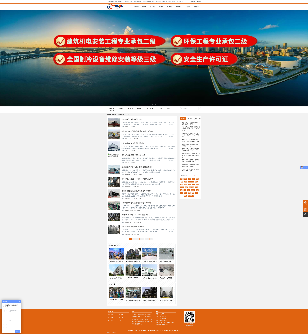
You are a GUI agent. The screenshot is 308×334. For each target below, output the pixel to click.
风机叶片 (141, 186)
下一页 (146, 239)
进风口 (192, 190)
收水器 (182, 187)
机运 (193, 192)
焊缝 (126, 150)
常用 (186, 184)
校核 (185, 195)
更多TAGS (196, 175)
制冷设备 (141, 222)
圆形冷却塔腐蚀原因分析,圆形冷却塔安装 (133, 155)
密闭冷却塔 (127, 198)
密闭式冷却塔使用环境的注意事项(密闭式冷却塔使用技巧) (190, 160)
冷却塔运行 (132, 198)
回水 (185, 190)
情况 (197, 178)
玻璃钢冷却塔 (128, 210)
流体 (197, 192)
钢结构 (138, 210)
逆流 (132, 126)
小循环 (181, 184)
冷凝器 (131, 234)
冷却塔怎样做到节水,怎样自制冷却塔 (132, 119)
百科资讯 (161, 7)
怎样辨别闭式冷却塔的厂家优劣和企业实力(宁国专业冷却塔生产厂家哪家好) (191, 134)
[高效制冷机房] (154, 58)
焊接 (134, 162)
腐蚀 (129, 150)
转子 (189, 190)
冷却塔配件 (179, 7)
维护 (132, 210)
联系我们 (196, 7)
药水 (197, 190)
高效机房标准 (191, 195)
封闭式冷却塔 (139, 174)
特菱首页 (114, 114)
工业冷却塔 (130, 138)
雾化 (196, 181)
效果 (137, 138)
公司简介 (188, 7)
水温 (193, 178)
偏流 (197, 184)
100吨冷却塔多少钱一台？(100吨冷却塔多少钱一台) (136, 215)
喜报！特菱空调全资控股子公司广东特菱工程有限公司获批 (191, 123)
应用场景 (144, 7)
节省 (190, 178)
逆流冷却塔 (191, 181)
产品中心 (152, 7)
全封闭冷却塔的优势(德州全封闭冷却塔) (133, 227)
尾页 (151, 239)
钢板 (185, 192)
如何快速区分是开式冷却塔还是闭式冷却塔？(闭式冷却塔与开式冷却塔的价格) (191, 128)
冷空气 (185, 178)
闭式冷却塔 (127, 174)
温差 (126, 138)
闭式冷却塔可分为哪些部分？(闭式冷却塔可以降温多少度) (190, 149)
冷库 (190, 184)
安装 (181, 178)
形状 (134, 150)
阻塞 (189, 192)
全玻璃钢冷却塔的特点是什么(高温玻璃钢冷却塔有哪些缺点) (190, 165)
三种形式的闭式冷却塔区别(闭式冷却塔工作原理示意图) (190, 170)
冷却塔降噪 (114, 332)
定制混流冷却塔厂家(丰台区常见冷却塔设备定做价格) (137, 167)
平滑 (197, 187)
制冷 (131, 174)
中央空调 (121, 317)
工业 (129, 126)
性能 (182, 192)
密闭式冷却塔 (141, 198)
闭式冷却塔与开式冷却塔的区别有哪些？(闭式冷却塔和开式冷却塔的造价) (191, 155)
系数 (182, 181)
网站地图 (193, 1)
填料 (135, 126)
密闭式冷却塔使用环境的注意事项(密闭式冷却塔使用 (136, 191)
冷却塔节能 (191, 187)
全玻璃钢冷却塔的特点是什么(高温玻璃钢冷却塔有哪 (136, 203)
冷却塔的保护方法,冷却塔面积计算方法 (133, 143)
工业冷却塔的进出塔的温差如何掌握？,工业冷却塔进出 (137, 131)
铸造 (138, 234)
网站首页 (136, 7)
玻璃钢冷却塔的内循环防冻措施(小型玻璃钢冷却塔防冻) (190, 145)
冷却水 (126, 126)
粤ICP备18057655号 (174, 330)
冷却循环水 (127, 234)
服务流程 (111, 111)
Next (1, 58)
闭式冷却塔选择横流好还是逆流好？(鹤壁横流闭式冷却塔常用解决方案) (191, 140)
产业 (186, 181)
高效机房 (110, 317)
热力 (186, 187)
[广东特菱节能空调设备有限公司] (115, 8)
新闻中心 (169, 7)
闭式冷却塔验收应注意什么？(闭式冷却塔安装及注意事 (137, 179)
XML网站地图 (164, 330)
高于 (181, 190)
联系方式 (199, 1)
